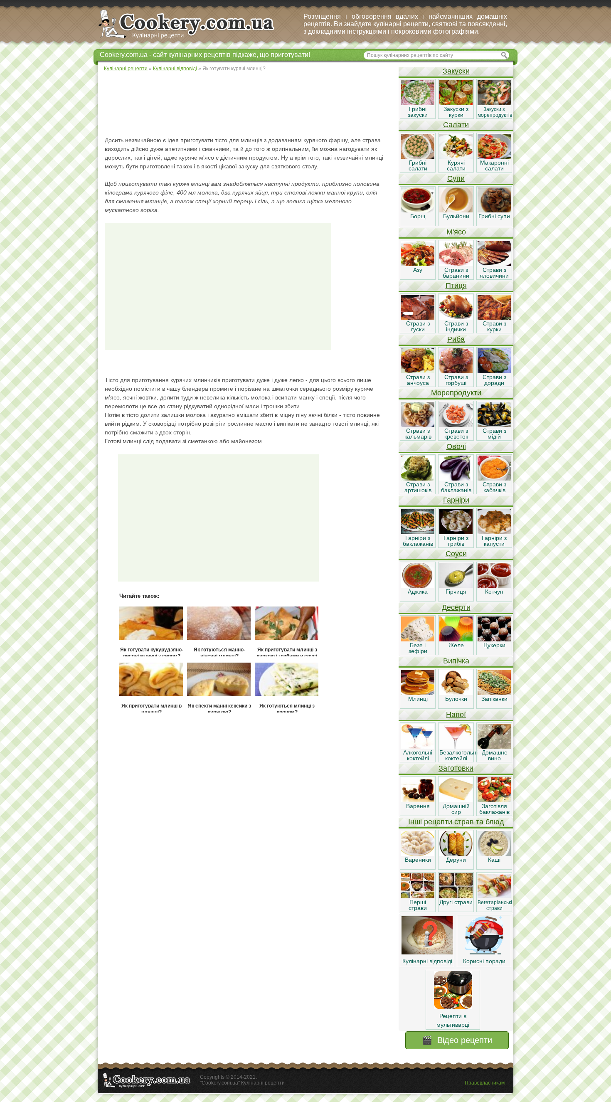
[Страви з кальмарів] (417, 425)
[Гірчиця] (456, 585)
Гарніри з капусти (494, 541)
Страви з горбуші (456, 380)
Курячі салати (456, 165)
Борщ (418, 216)
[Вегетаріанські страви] (494, 896)
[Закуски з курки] (456, 103)
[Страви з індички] (456, 317)
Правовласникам (485, 1083)
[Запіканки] (494, 693)
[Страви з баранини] (456, 264)
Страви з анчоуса (418, 380)
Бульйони (456, 216)
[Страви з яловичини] (494, 264)
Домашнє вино (494, 755)
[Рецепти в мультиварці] (453, 1007)
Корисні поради (484, 961)
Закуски (456, 71)
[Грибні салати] (417, 156)
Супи (456, 178)
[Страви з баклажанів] (456, 478)
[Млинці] (417, 693)
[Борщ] (417, 210)
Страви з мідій (494, 433)
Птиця (456, 285)
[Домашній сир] (456, 800)
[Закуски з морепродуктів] (494, 103)
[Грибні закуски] (417, 103)
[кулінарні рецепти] (193, 39)
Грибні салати (418, 165)
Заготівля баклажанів (494, 809)
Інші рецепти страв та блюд (456, 822)
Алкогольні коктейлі (417, 755)
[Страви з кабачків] (494, 478)
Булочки (456, 698)
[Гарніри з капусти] (494, 532)
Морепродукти (456, 393)
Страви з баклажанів (456, 487)
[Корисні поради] (484, 952)
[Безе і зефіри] (417, 639)
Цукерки (494, 645)
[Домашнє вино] (494, 746)
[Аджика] (417, 585)
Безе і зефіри (418, 648)
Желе (456, 645)
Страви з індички (456, 326)
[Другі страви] (456, 896)
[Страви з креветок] (456, 425)
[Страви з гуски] (417, 317)
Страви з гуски (418, 326)
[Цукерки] (494, 639)
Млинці (418, 698)
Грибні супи (494, 216)
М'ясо (456, 232)
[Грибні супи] (494, 210)
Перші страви (418, 905)
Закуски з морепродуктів (495, 112)
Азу (417, 269)
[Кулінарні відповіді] (427, 952)
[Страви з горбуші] (456, 371)
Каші (494, 859)
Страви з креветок (456, 433)
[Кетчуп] (494, 585)
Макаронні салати (494, 165)
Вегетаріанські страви (495, 905)
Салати (456, 125)
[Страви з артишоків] (417, 478)
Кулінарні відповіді (427, 961)
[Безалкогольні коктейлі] (456, 746)
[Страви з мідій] (494, 425)
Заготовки (456, 768)
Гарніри (456, 500)
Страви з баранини (456, 272)
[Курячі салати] (456, 156)
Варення (418, 806)
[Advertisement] (247, 104)
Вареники (418, 859)
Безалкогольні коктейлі (458, 755)
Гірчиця (456, 591)
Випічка (456, 661)
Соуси (456, 554)
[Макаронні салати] (494, 156)
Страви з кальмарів (417, 433)
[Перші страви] (417, 896)
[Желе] (456, 639)
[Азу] (417, 264)
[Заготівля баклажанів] (494, 800)
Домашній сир (456, 809)
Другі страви (456, 902)
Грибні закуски (418, 112)
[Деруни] (456, 854)
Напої (456, 714)
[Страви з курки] (494, 317)
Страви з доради (494, 380)
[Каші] (494, 854)
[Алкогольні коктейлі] (417, 746)
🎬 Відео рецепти (457, 1040)
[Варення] (417, 800)
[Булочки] (456, 693)
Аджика (418, 591)
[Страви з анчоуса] (417, 371)
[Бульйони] (456, 210)
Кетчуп (494, 591)
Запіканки (494, 698)
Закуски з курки (455, 112)
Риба (456, 339)
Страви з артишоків (417, 487)
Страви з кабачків (494, 487)
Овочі (456, 446)
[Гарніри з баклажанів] (417, 532)
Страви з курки (494, 326)
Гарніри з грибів (455, 541)
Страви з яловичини (494, 272)
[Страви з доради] (494, 371)
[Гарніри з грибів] (456, 532)
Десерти (456, 607)
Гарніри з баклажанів (418, 541)
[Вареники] (417, 854)
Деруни (456, 859)
